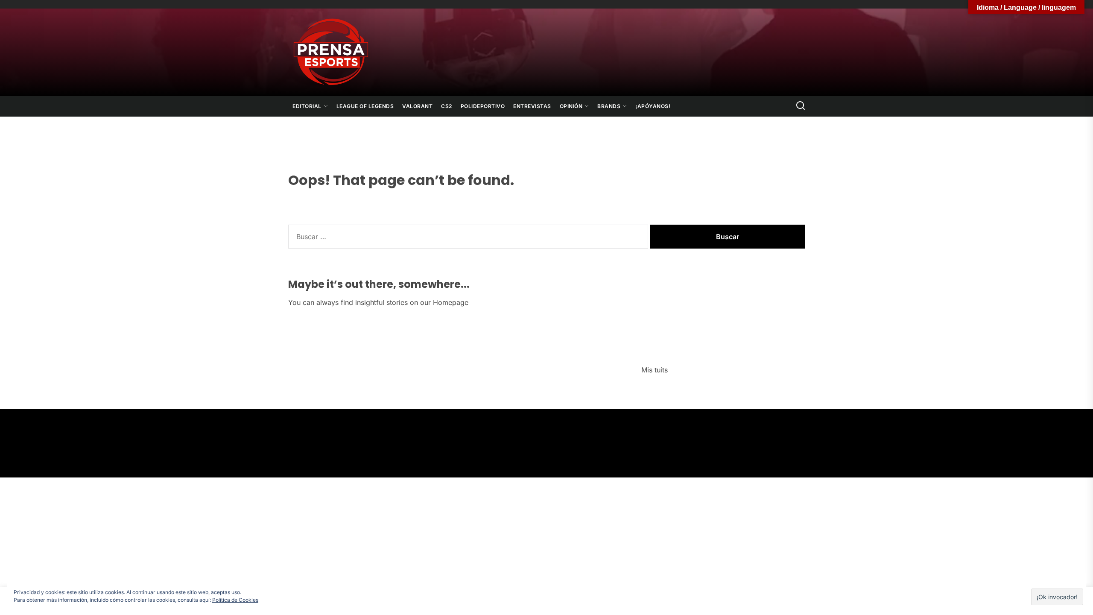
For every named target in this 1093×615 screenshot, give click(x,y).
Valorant (417, 106)
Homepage (450, 302)
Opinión (571, 106)
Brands (608, 106)
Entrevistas (532, 106)
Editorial (306, 106)
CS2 (446, 106)
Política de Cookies (235, 600)
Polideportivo (483, 106)
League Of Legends (365, 106)
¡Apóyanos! (652, 106)
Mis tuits (654, 370)
